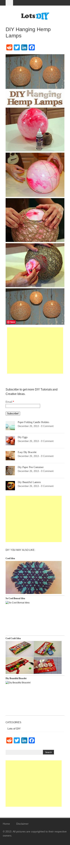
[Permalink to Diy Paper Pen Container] (10, 470)
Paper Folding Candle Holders (33, 422)
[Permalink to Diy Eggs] (10, 440)
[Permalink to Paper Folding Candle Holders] (10, 425)
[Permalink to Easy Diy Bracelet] (10, 455)
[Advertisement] (35, 350)
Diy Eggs (22, 437)
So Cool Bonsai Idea (15, 598)
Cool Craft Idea (13, 638)
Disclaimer (22, 823)
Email (10, 401)
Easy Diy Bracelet (27, 452)
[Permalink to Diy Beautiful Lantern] (10, 485)
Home (6, 823)
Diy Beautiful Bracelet (16, 678)
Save (12, 321)
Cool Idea (10, 558)
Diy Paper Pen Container (31, 467)
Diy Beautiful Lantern (29, 482)
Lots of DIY (14, 728)
